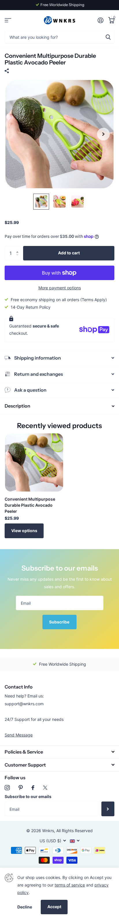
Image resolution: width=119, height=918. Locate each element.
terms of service (70, 884)
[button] (19, 248)
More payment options (59, 287)
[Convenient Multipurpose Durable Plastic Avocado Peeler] (34, 462)
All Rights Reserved (74, 830)
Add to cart (69, 252)
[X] (45, 788)
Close (59, 752)
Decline (24, 906)
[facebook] (32, 787)
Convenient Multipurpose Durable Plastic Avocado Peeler (30, 505)
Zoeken (108, 36)
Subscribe (59, 621)
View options (24, 530)
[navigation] (41, 202)
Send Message (19, 734)
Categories (8, 20)
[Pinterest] (20, 787)
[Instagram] (7, 787)
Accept (54, 906)
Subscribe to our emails (28, 796)
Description (17, 406)
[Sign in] (100, 20)
